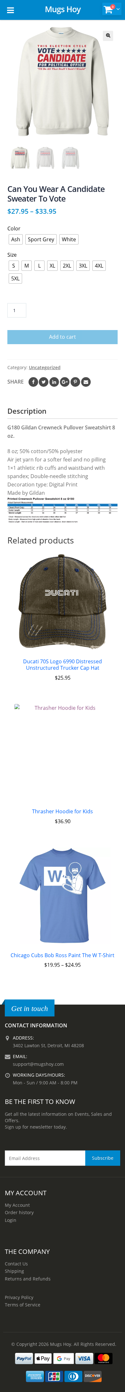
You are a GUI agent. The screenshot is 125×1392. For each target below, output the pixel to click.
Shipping (14, 1271)
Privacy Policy (19, 1297)
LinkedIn (54, 382)
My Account (17, 1205)
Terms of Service (22, 1305)
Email (86, 382)
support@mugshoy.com (38, 1064)
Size (12, 254)
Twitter (43, 382)
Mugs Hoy (62, 9)
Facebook (33, 382)
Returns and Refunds (28, 1279)
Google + (65, 382)
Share (15, 381)
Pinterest (75, 382)
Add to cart (62, 336)
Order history (19, 1212)
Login (10, 1220)
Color (14, 228)
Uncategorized (45, 367)
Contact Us (16, 1264)
